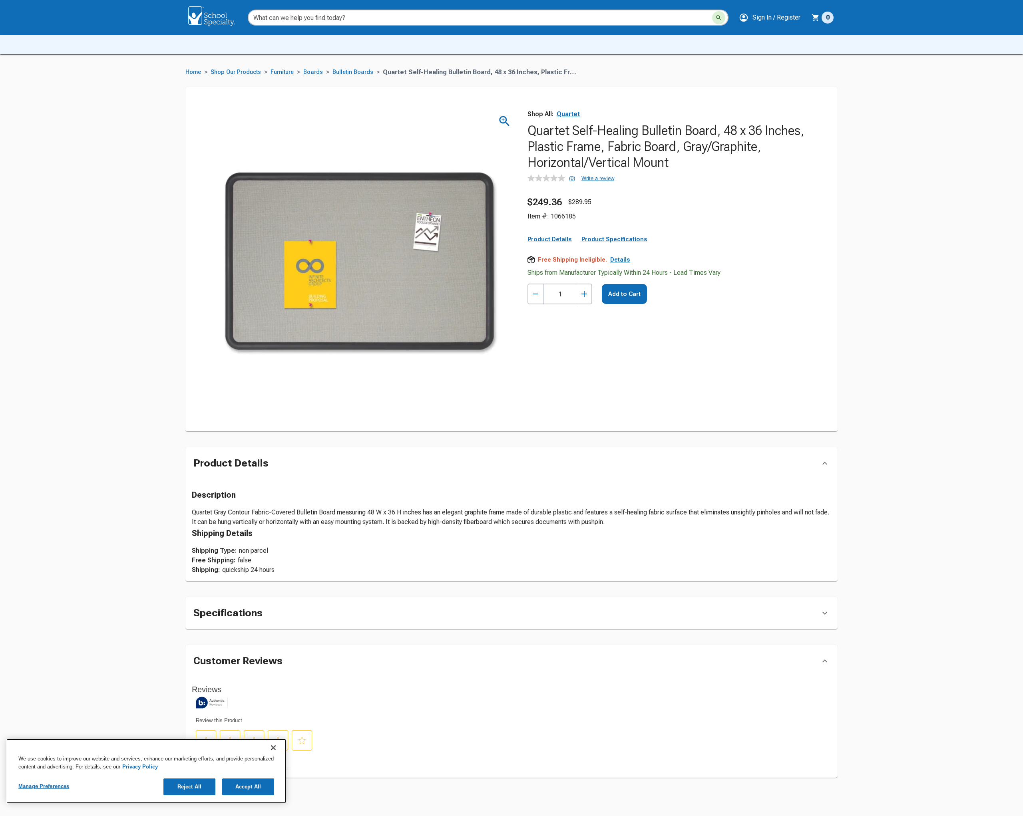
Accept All (248, 787)
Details (620, 259)
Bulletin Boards (352, 72)
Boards (313, 72)
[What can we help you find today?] (718, 17)
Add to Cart (624, 294)
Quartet (568, 114)
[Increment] (584, 294)
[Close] (273, 747)
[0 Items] (816, 18)
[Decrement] (535, 294)
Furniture (282, 72)
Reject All (189, 787)
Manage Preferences (43, 786)
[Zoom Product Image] (504, 121)
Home (193, 72)
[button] (769, 17)
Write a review (597, 178)
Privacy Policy (140, 767)
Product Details (549, 239)
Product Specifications (614, 239)
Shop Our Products (236, 72)
